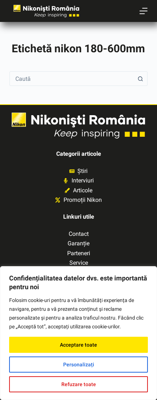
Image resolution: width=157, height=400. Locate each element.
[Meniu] (143, 11)
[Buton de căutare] (140, 79)
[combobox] (71, 78)
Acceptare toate (78, 345)
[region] (78, 333)
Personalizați (78, 364)
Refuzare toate (78, 384)
